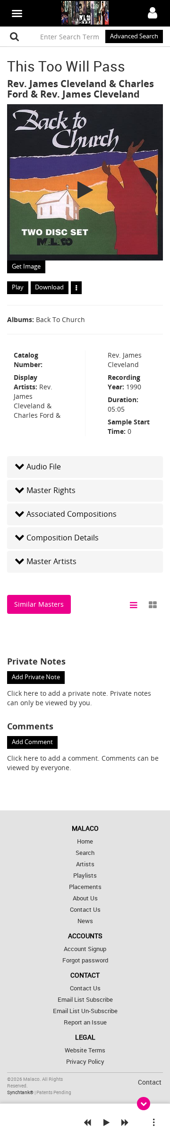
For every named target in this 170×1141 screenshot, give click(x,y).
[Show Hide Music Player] (143, 1103)
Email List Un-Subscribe (85, 1011)
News (85, 921)
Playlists (85, 875)
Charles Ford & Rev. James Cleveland (80, 88)
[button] (85, 467)
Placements (85, 887)
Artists (85, 864)
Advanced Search (134, 36)
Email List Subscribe (85, 1000)
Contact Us (85, 910)
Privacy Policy (85, 1062)
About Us (85, 898)
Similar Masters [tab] (39, 604)
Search (85, 853)
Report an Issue (85, 1022)
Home (85, 841)
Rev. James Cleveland (57, 83)
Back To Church (60, 319)
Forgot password (85, 960)
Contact (150, 1082)
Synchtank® (20, 1092)
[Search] (14, 36)
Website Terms (85, 1050)
